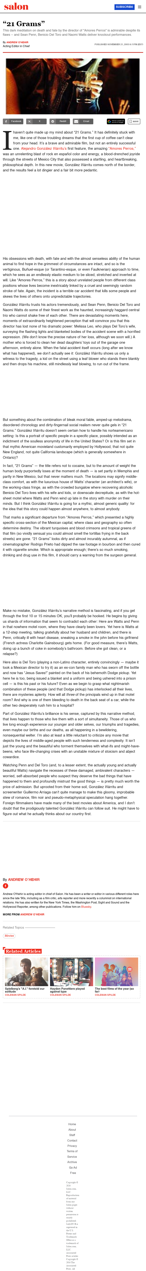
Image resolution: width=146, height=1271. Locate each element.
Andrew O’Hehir (24, 880)
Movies (9, 936)
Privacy (72, 1146)
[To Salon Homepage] (16, 6)
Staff (72, 1135)
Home (72, 1124)
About (72, 1130)
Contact (72, 1140)
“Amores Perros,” (122, 149)
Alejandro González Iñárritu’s (44, 149)
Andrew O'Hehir (17, 42)
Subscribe (124, 7)
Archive (72, 1162)
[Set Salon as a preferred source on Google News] (116, 121)
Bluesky (86, 907)
